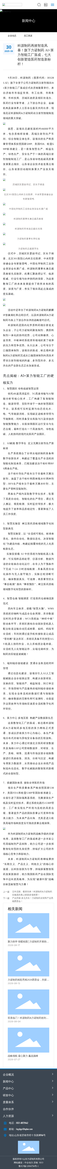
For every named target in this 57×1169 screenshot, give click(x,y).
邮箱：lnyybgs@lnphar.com (21, 1129)
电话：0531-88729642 (18, 1123)
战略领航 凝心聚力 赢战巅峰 (23, 1056)
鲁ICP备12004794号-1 (29, 1166)
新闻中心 (28, 21)
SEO (41, 1162)
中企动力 (28, 1162)
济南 (36, 1162)
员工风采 (28, 35)
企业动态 (12, 35)
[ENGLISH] (46, 4)
